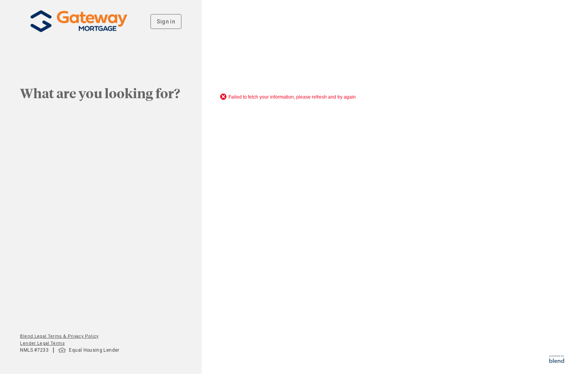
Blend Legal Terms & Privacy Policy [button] (59, 336)
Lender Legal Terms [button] (42, 343)
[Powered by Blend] (556, 361)
